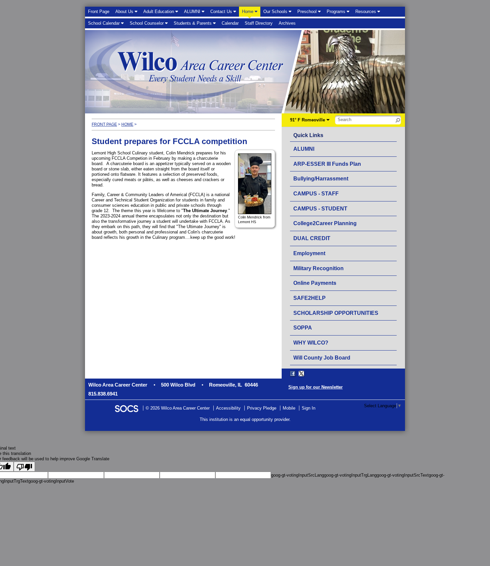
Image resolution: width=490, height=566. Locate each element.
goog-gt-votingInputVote (51, 481)
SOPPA (302, 328)
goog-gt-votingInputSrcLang (297, 475)
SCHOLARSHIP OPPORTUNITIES (335, 313)
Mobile (289, 408)
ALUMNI (303, 149)
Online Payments (314, 283)
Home (127, 124)
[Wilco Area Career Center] (166, 72)
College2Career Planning (325, 223)
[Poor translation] (24, 467)
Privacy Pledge (261, 408)
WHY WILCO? (310, 343)
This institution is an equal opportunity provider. (245, 419)
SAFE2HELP (309, 298)
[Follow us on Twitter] (301, 373)
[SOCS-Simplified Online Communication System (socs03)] (126, 408)
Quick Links (310, 135)
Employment (309, 253)
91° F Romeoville (307, 119)
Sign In (308, 408)
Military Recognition (318, 268)
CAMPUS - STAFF (316, 193)
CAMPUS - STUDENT (320, 208)
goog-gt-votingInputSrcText (403, 475)
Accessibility (228, 408)
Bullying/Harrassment (320, 178)
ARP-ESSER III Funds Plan (327, 164)
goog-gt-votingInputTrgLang (350, 475)
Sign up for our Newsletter (315, 387)
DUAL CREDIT (311, 238)
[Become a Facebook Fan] (292, 373)
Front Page (104, 124)
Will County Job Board (321, 358)
